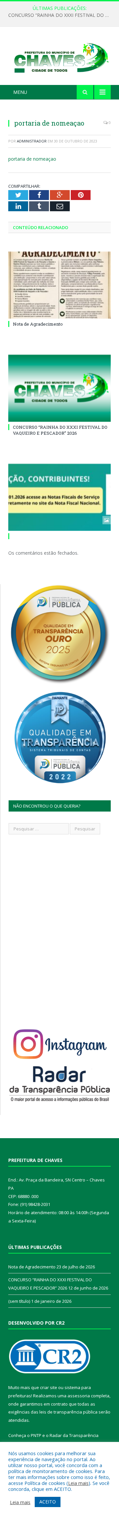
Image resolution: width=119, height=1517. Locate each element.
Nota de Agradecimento (38, 324)
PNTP (36, 1435)
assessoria (78, 1396)
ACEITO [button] (47, 1501)
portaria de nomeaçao (32, 159)
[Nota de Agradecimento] (59, 285)
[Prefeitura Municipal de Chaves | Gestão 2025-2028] (59, 57)
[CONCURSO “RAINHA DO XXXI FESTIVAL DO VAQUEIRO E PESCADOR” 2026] (59, 388)
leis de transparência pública (68, 1412)
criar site (48, 1387)
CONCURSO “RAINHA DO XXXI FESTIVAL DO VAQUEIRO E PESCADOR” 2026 (61, 15)
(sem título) (19, 1301)
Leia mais (78, 1483)
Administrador (32, 141)
